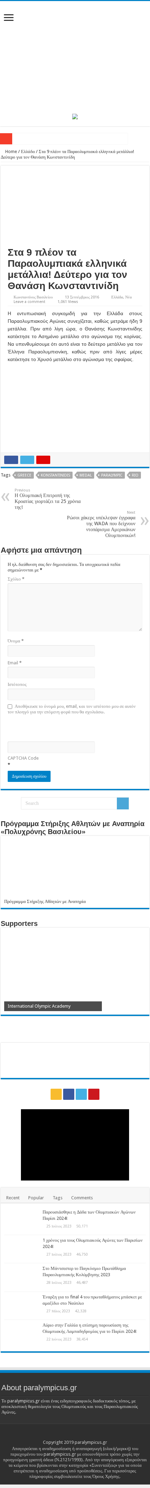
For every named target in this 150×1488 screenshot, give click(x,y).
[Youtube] (93, 1094)
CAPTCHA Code (23, 758)
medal (86, 475)
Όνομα (16, 640)
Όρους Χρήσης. (106, 1476)
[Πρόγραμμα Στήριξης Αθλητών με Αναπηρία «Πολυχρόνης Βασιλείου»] (75, 869)
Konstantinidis (55, 475)
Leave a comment (29, 301)
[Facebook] (68, 1094)
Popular (36, 1197)
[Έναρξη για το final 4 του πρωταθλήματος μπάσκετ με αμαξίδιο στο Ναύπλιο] (21, 1306)
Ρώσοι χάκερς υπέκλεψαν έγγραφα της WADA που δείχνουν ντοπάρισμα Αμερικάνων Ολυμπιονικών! (101, 524)
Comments (82, 1197)
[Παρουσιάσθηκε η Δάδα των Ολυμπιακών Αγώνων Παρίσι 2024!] (21, 1221)
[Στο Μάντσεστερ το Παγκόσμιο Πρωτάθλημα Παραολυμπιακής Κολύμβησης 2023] (21, 1277)
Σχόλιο (16, 579)
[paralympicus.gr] (75, 56)
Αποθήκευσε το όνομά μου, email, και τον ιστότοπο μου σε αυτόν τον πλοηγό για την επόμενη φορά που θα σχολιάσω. (72, 709)
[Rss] (56, 1094)
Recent (13, 1197)
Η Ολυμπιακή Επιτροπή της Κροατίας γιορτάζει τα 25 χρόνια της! (48, 499)
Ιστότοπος (17, 684)
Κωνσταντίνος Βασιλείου (33, 297)
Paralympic (111, 475)
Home (10, 151)
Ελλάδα (28, 151)
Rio (135, 475)
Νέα (128, 297)
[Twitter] (81, 1094)
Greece (24, 475)
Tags (57, 1197)
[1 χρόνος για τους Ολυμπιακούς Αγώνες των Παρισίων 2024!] (21, 1249)
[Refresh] (57, 727)
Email (15, 662)
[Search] (123, 803)
